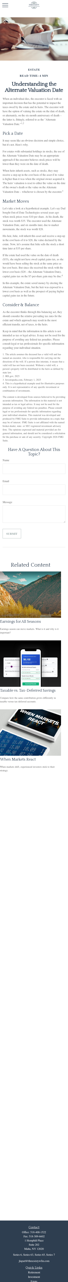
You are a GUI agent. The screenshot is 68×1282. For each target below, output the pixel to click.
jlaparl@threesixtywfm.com (34, 1261)
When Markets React (18, 759)
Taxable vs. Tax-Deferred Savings (28, 690)
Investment (34, 1277)
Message (7, 502)
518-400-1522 (38, 1232)
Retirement (34, 1272)
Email (6, 481)
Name (6, 460)
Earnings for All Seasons (20, 621)
